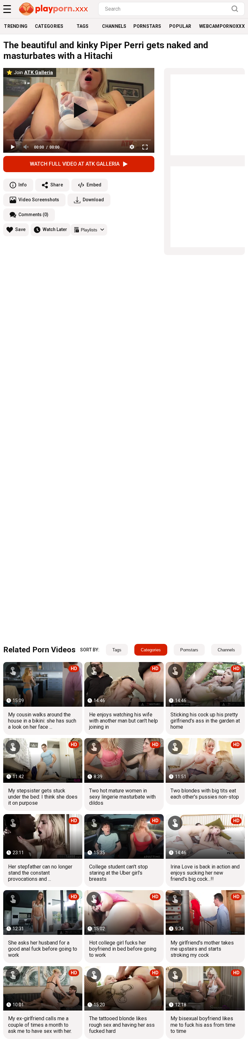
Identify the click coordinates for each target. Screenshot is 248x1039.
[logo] (53, 9)
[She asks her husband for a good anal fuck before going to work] (42, 912)
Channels (114, 26)
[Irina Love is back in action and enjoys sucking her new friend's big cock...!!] (205, 836)
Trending (15, 26)
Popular (180, 26)
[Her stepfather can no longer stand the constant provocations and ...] (42, 836)
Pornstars (147, 26)
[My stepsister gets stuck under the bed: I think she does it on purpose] (42, 760)
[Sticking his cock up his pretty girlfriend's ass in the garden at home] (205, 684)
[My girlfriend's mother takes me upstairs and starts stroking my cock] (205, 912)
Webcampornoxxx (222, 26)
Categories (49, 26)
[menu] (7, 9)
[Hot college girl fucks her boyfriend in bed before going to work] (123, 912)
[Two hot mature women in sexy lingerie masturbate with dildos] (123, 760)
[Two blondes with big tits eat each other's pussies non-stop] (205, 760)
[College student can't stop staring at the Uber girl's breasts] (123, 836)
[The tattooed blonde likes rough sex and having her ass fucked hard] (123, 988)
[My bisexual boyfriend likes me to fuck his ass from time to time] (205, 988)
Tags (83, 26)
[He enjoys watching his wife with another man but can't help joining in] (123, 684)
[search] (236, 8)
